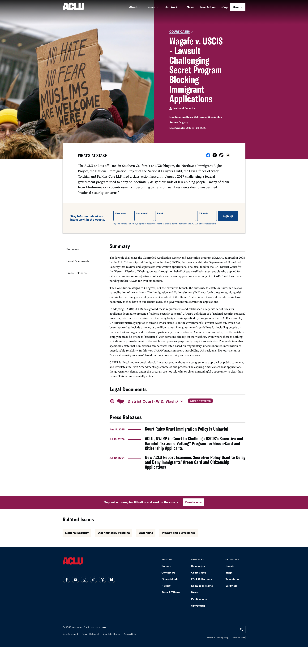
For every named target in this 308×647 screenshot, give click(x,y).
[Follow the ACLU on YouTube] (75, 579)
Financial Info (170, 579)
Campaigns (198, 565)
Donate (230, 565)
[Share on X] (215, 156)
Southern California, (194, 116)
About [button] (133, 7)
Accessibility (130, 634)
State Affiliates (171, 592)
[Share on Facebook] (208, 156)
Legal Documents (77, 261)
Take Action (207, 7)
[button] (221, 155)
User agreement (70, 634)
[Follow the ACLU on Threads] (102, 579)
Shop (224, 7)
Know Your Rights (202, 585)
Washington (215, 116)
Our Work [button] (171, 7)
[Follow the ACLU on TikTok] (93, 579)
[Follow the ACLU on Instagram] (84, 579)
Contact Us (168, 572)
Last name (141, 213)
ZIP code (203, 213)
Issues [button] (151, 7)
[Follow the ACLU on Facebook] (66, 579)
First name (120, 213)
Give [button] (236, 7)
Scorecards (198, 605)
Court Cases (179, 31)
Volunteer (231, 585)
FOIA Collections (201, 579)
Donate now (193, 502)
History (166, 585)
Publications (199, 598)
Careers (166, 565)
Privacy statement (90, 634)
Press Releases (76, 273)
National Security (184, 108)
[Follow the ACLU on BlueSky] (111, 579)
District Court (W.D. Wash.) (153, 401)
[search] (241, 629)
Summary (72, 249)
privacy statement (207, 223)
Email (160, 213)
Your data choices (111, 634)
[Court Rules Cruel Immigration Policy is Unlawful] (177, 429)
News (190, 7)
